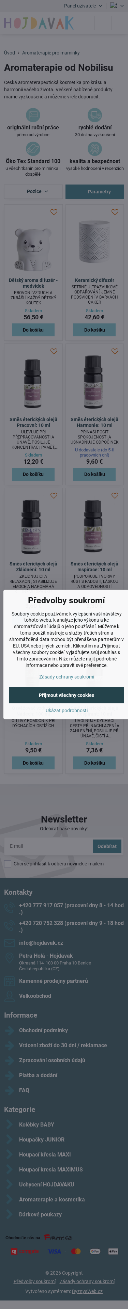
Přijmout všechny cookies (66, 695)
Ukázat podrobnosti (67, 710)
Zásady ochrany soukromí (66, 677)
